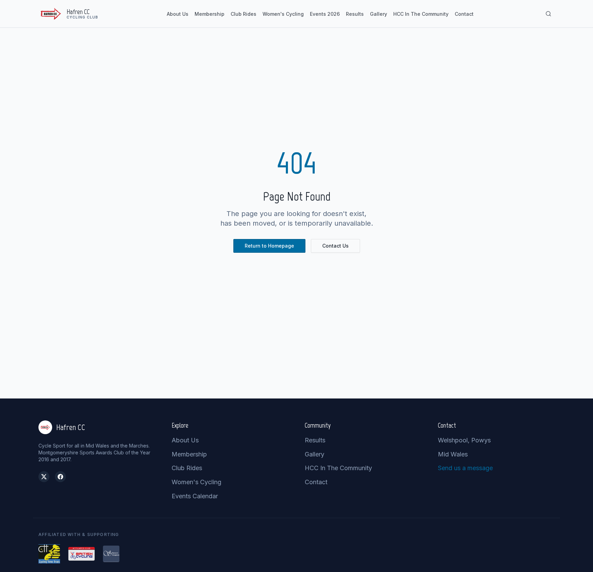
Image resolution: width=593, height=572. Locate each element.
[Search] (548, 14)
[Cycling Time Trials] (49, 553)
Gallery (378, 14)
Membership (209, 14)
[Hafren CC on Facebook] (60, 476)
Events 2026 (325, 14)
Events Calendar (195, 496)
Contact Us (335, 246)
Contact (464, 14)
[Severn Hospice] (111, 554)
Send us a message (465, 468)
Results (355, 14)
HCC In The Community (421, 14)
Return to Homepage (269, 246)
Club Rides (243, 14)
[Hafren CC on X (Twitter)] (43, 476)
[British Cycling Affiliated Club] (81, 554)
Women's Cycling (283, 14)
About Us (177, 14)
